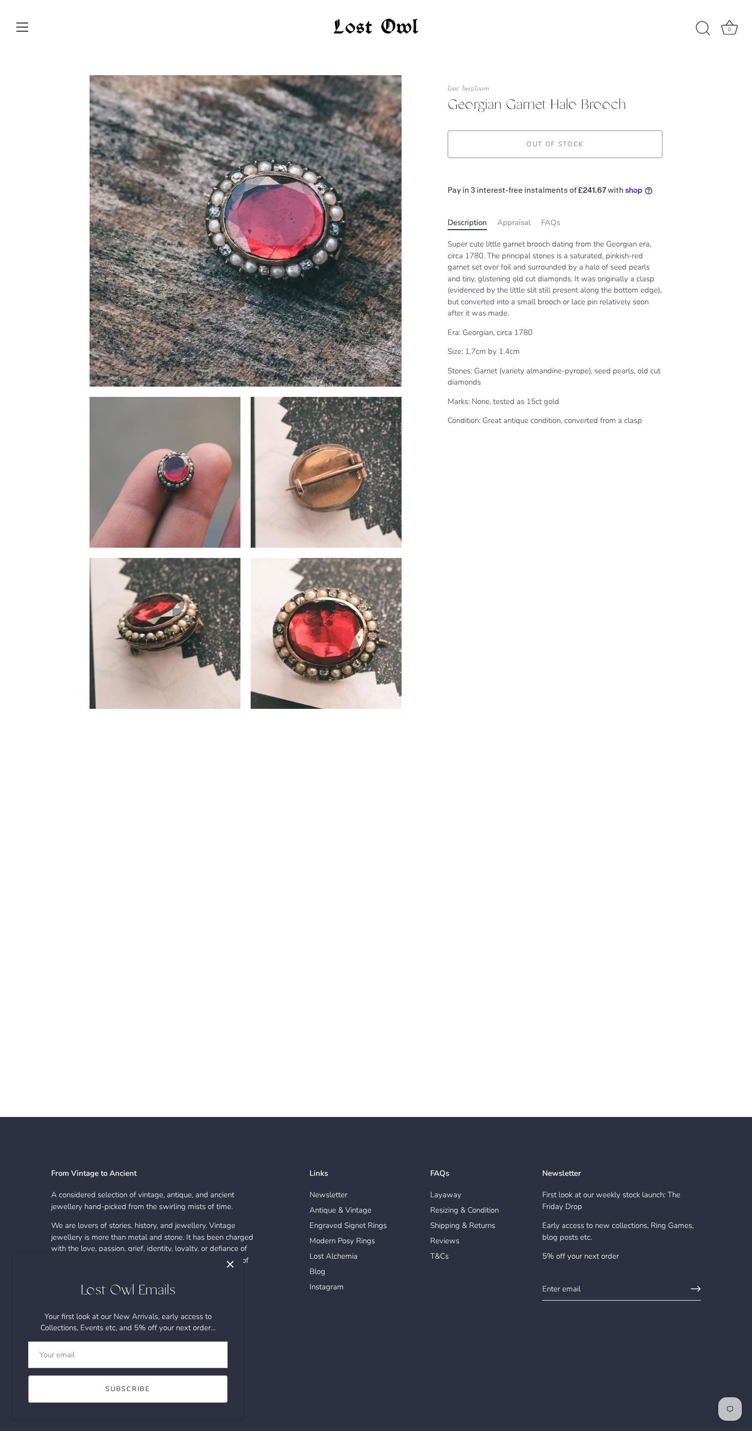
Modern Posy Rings (342, 1241)
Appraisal (514, 222)
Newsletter (328, 1195)
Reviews (444, 1241)
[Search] (703, 28)
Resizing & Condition (464, 1210)
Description (467, 222)
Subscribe (127, 1389)
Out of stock (555, 144)
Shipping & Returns (462, 1225)
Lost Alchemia (333, 1256)
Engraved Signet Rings (348, 1225)
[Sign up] (696, 1289)
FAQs (550, 222)
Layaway (445, 1195)
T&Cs (439, 1256)
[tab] (472, 223)
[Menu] (22, 27)
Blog (317, 1271)
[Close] (230, 1264)
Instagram (326, 1287)
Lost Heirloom (468, 88)
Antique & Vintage (340, 1210)
